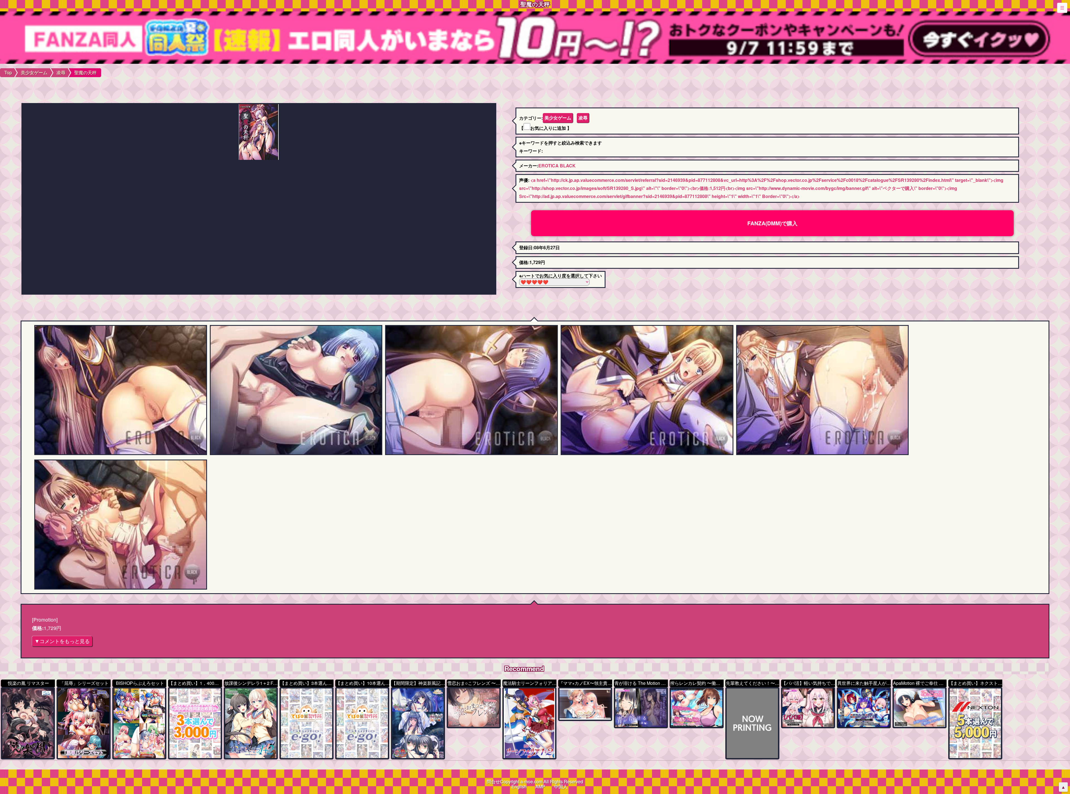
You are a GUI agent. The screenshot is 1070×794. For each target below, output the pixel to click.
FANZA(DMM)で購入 (772, 223)
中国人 (561, 786)
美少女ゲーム (557, 117)
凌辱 (582, 117)
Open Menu (1062, 8)
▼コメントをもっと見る (62, 640)
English (519, 786)
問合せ (493, 781)
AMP (540, 786)
